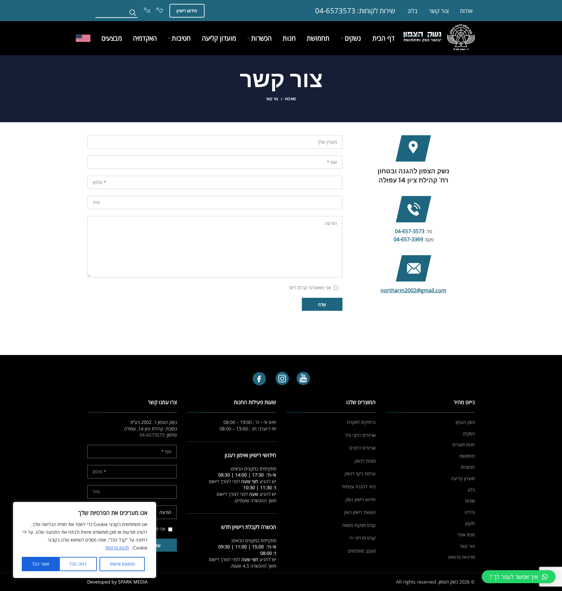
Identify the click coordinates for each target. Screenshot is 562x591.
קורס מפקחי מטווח (359, 525)
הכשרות (468, 467)
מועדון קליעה (463, 478)
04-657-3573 (409, 231)
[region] (84, 540)
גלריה (469, 512)
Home (290, 98)
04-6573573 (335, 10)
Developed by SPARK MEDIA (117, 582)
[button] (518, 576)
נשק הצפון (465, 422)
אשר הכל (40, 564)
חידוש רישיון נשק (360, 499)
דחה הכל (78, 564)
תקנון (470, 523)
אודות (470, 501)
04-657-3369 (408, 239)
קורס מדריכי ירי (362, 538)
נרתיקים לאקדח (361, 422)
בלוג (471, 490)
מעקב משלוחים (362, 551)
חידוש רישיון (187, 11)
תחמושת (467, 456)
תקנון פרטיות (117, 548)
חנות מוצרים (463, 444)
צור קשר (467, 546)
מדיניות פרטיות (461, 557)
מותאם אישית (122, 564)
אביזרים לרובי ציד (360, 435)
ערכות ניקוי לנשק (360, 473)
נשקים (469, 433)
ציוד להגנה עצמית (359, 486)
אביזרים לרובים (362, 448)
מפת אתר (466, 535)
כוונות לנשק (365, 461)
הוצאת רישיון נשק (360, 512)
